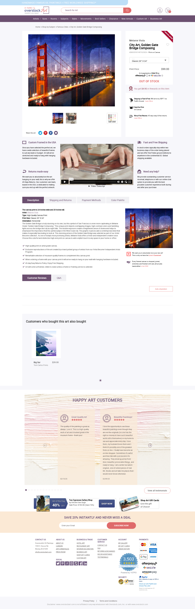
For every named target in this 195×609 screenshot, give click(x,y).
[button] (150, 445)
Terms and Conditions (108, 601)
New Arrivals (127, 18)
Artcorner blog (62, 549)
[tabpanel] (46, 350)
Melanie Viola (32, 213)
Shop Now (106, 503)
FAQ (99, 548)
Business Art (156, 18)
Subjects (64, 18)
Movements (86, 18)
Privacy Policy (88, 601)
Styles (74, 18)
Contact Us (102, 545)
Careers (59, 546)
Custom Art (141, 18)
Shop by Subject (48, 27)
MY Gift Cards (124, 546)
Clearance (113, 18)
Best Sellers (100, 18)
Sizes (44, 18)
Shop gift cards (83, 555)
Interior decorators (85, 549)
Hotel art (81, 543)
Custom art (81, 558)
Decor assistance (105, 554)
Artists (36, 18)
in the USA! (144, 266)
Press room (60, 552)
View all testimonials (157, 490)
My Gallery (122, 543)
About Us (59, 543)
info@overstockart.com (43, 552)
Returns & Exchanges (106, 551)
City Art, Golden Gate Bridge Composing (86, 27)
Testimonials (103, 557)
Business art (82, 552)
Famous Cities (62, 27)
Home (37, 27)
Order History (124, 549)
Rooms (54, 18)
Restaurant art (83, 546)
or (156, 75)
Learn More (149, 101)
